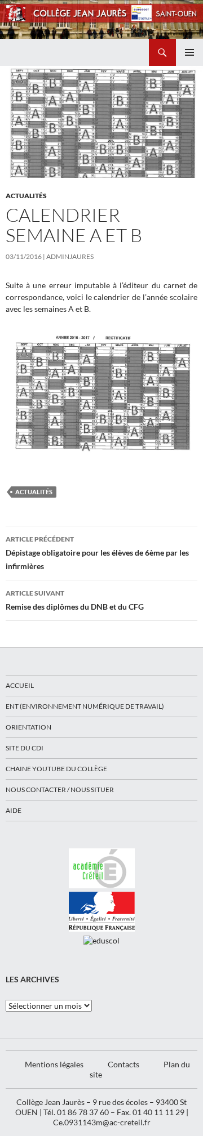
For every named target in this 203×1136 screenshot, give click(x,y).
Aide (13, 810)
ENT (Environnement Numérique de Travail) (85, 706)
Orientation (28, 727)
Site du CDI (24, 748)
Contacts (123, 1064)
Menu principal (189, 52)
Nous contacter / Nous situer (60, 789)
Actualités (26, 195)
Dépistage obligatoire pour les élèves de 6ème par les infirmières (97, 553)
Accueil (20, 685)
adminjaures (70, 256)
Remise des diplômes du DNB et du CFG (75, 600)
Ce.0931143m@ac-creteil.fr (102, 1122)
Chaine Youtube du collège (56, 768)
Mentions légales (54, 1064)
